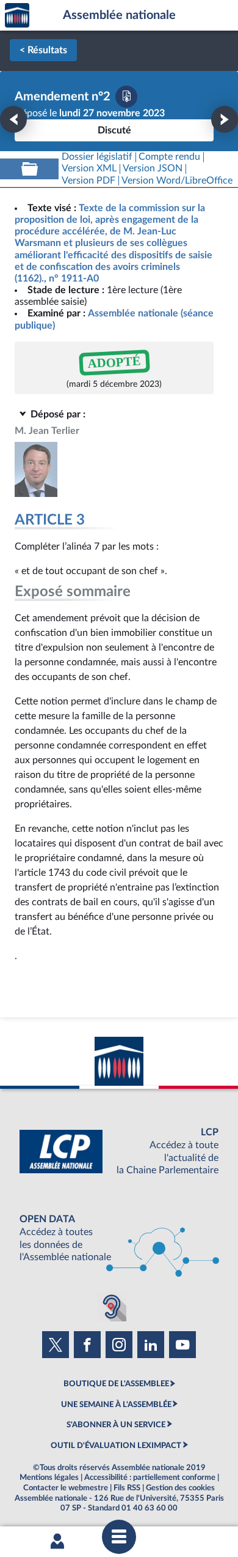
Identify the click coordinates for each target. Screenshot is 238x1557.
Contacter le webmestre (65, 1488)
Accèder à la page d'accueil (17, 16)
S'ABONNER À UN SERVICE (116, 1424)
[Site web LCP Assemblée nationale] (119, 1151)
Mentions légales (49, 1477)
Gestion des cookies (180, 1488)
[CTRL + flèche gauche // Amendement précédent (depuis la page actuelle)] (13, 119)
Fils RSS (127, 1488)
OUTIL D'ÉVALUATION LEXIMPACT (116, 1445)
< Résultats (43, 50)
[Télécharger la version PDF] (126, 97)
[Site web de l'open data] (119, 1238)
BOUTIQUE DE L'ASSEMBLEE (116, 1383)
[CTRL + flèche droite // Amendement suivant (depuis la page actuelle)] (224, 119)
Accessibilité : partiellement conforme (149, 1477)
